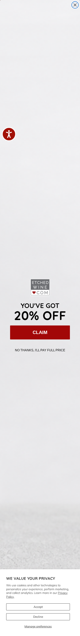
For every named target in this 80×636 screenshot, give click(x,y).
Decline (38, 617)
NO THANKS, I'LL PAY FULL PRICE (40, 350)
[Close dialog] (75, 5)
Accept (38, 607)
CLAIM (40, 332)
